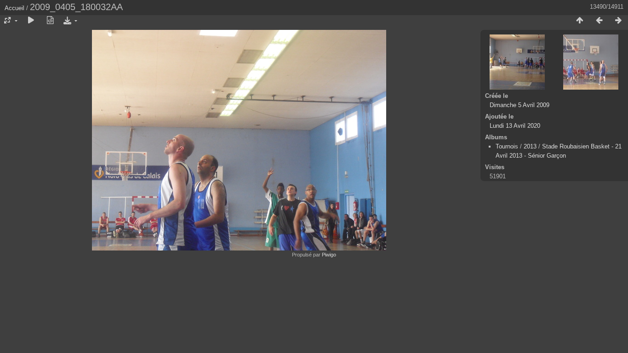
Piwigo (329, 254)
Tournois (507, 146)
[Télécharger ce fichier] (69, 20)
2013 (530, 146)
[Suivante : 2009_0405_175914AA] (618, 20)
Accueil (14, 8)
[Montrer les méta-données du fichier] (50, 20)
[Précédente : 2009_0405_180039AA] (599, 20)
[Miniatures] (579, 20)
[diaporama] (30, 20)
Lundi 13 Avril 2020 (515, 125)
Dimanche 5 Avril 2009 (519, 105)
